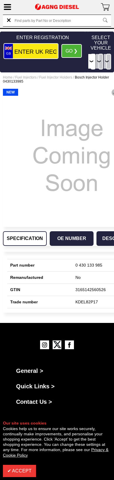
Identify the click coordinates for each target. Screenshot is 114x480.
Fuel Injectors (26, 77)
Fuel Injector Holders (55, 77)
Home (8, 77)
